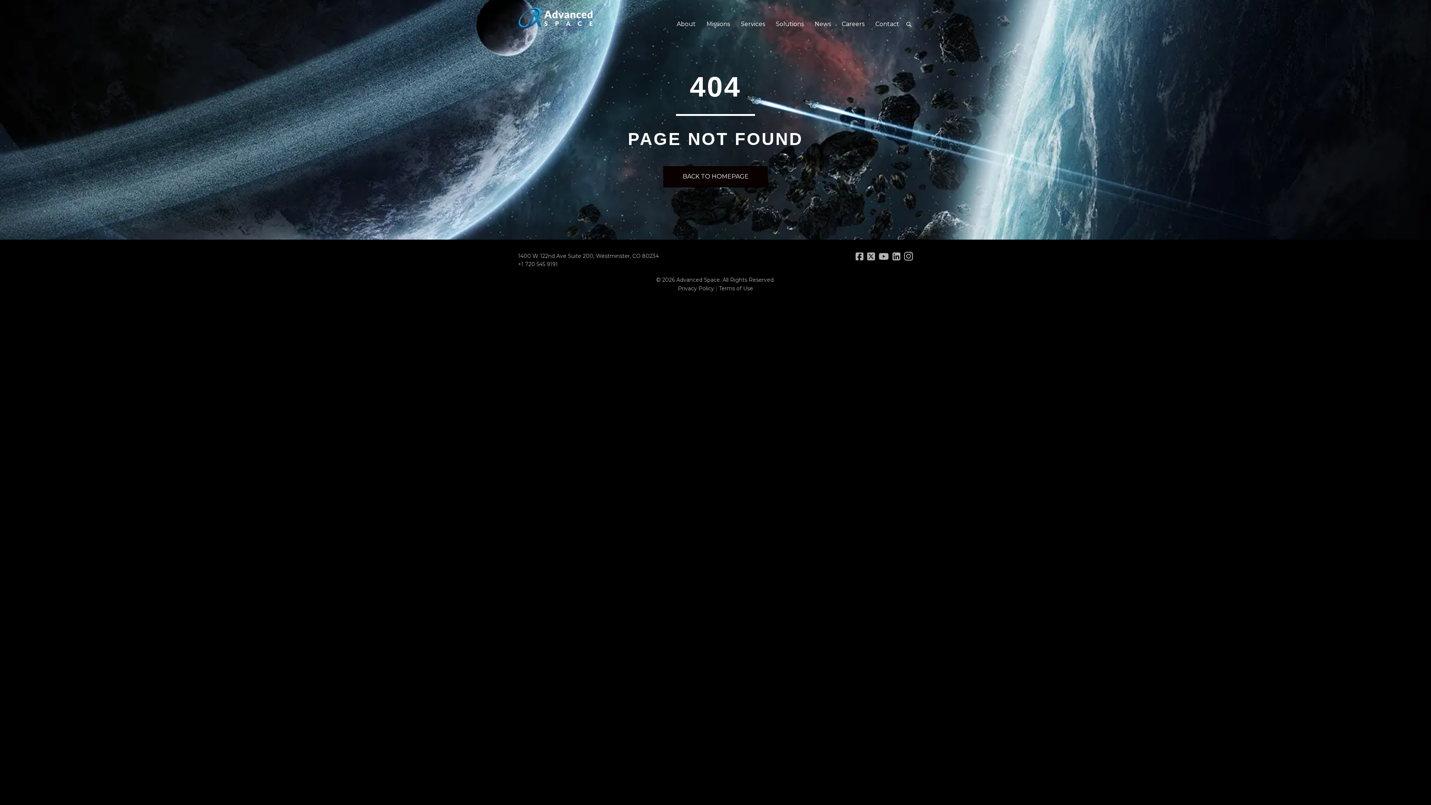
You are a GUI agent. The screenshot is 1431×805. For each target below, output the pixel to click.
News (823, 24)
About (686, 24)
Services (753, 24)
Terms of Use (736, 288)
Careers (853, 24)
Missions (718, 24)
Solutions (790, 24)
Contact (887, 24)
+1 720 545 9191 (538, 264)
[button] (908, 24)
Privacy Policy (696, 288)
